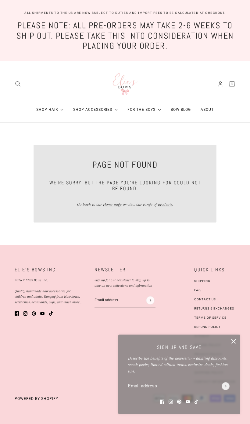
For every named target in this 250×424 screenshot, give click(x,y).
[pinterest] (179, 401)
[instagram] (170, 401)
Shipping (202, 281)
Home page (112, 204)
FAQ (197, 290)
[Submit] (226, 386)
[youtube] (187, 401)
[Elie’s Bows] (125, 84)
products (165, 204)
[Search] (18, 84)
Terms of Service (210, 317)
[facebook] (162, 401)
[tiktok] (196, 401)
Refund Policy (207, 326)
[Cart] (232, 84)
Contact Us (205, 299)
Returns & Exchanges (214, 308)
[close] (233, 341)
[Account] (220, 84)
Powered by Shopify (36, 399)
